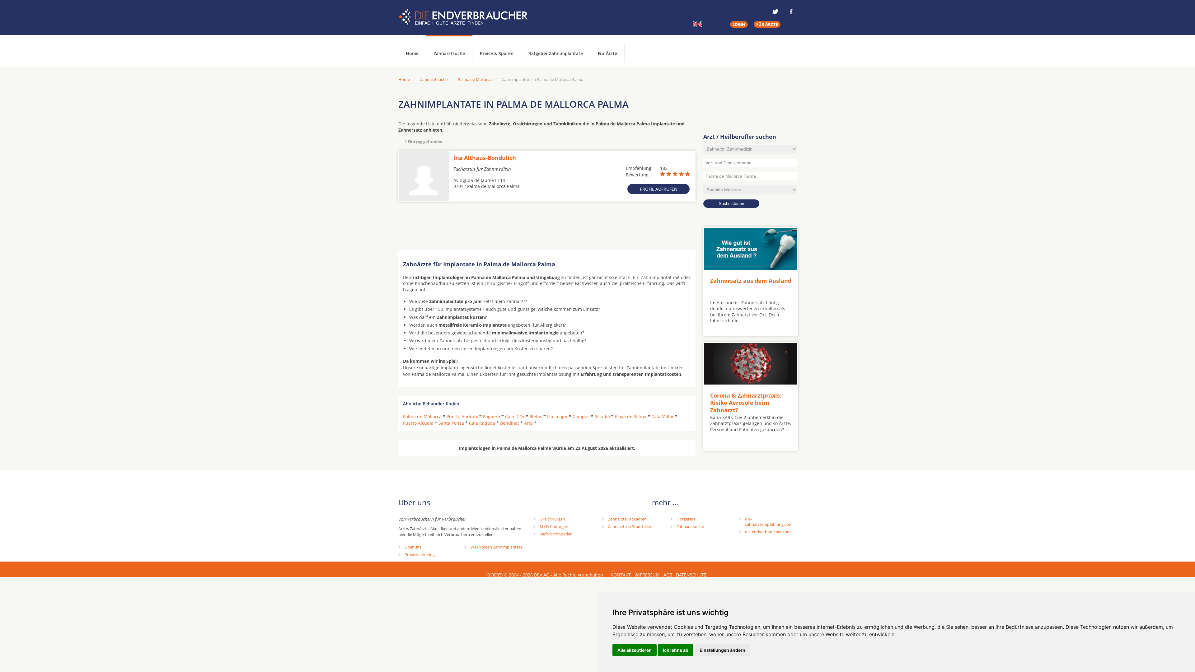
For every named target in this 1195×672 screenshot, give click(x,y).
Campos (581, 416)
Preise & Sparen (496, 53)
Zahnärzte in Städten (627, 519)
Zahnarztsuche (449, 53)
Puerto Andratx (462, 416)
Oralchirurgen (552, 519)
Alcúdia (602, 416)
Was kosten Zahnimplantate (497, 547)
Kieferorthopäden (556, 534)
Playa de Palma (630, 416)
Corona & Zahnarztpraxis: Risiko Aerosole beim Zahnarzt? (745, 403)
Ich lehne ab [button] (675, 650)
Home (404, 79)
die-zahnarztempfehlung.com (769, 521)
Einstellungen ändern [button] (722, 650)
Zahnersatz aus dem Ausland (750, 280)
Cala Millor (662, 416)
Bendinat (509, 423)
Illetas (536, 416)
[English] (697, 24)
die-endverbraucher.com (768, 531)
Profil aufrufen (658, 189)
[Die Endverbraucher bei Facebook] (791, 11)
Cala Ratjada (482, 423)
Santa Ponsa (451, 423)
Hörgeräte (686, 519)
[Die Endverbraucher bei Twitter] (775, 11)
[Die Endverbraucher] (468, 17)
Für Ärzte (607, 53)
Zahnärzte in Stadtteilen (630, 526)
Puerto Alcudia (418, 423)
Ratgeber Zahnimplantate (555, 53)
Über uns (413, 547)
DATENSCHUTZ (691, 575)
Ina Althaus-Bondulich (484, 157)
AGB (667, 575)
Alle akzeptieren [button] (634, 650)
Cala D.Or (515, 416)
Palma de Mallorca (475, 79)
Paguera (491, 416)
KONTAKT (621, 575)
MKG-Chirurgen (554, 526)
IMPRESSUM (647, 575)
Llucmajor (557, 416)
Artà (528, 423)
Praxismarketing (420, 554)
